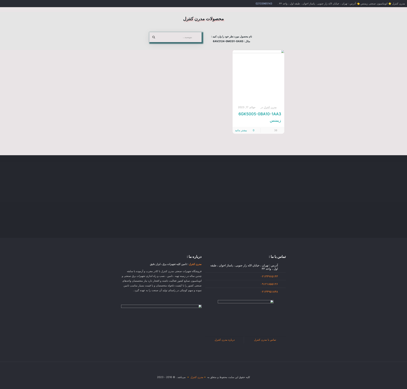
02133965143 (264, 3)
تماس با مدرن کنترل (265, 339)
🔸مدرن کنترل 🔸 (196, 377)
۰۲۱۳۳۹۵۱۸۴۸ (269, 291)
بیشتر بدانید (241, 130)
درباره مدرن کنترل (225, 339)
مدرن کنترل (270, 107)
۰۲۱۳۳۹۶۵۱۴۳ (269, 276)
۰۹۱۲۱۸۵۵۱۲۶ (269, 284)
